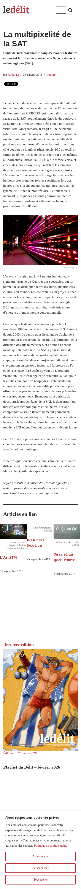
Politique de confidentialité (50, 845)
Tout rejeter (40, 879)
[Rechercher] (70, 10)
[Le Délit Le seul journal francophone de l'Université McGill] (16, 10)
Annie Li (13, 74)
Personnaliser (40, 868)
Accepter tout (40, 856)
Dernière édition (18, 644)
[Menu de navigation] (61, 10)
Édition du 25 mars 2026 (20, 753)
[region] (40, 849)
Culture (51, 74)
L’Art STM (8, 557)
